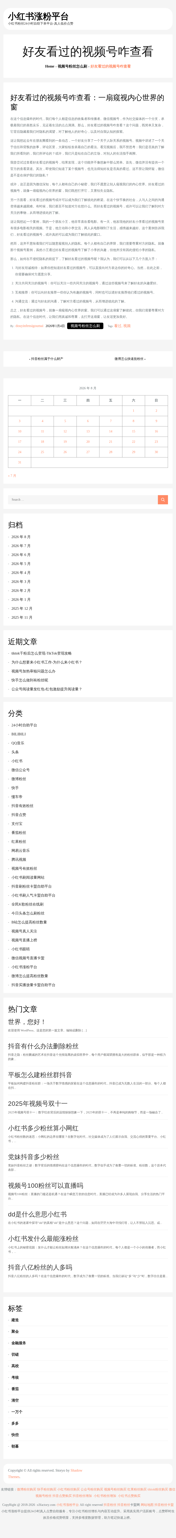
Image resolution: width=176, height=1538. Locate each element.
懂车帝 (16, 797)
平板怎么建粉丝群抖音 (40, 1074)
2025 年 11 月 (22, 617)
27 (88, 452)
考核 (15, 1377)
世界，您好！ (27, 1021)
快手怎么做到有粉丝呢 (29, 680)
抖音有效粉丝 (22, 806)
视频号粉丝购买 (115, 1489)
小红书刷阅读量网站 (27, 877)
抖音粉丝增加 (82, 1496)
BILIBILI (18, 734)
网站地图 (147, 1505)
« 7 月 (12, 475)
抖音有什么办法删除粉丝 (43, 1046)
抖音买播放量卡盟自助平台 (33, 985)
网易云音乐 (20, 850)
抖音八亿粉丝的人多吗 (40, 1267)
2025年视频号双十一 (38, 1103)
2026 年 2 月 (21, 591)
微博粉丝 (18, 779)
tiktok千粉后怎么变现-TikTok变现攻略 (41, 653)
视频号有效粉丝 (24, 868)
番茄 (15, 1389)
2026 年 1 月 (21, 599)
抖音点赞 (18, 815)
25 (42, 452)
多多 (15, 1423)
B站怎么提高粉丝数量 (29, 922)
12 (65, 431)
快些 (15, 1435)
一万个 (16, 1412)
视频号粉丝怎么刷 (85, 326)
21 (110, 441)
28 (110, 452)
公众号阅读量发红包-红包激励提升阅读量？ (46, 689)
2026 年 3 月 (21, 582)
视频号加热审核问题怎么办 (33, 671)
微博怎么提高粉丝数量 (29, 976)
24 (19, 452)
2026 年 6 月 (21, 555)
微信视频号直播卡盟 (27, 958)
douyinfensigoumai (29, 326)
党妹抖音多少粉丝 (33, 1156)
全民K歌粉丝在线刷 (27, 904)
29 (133, 452)
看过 (117, 326)
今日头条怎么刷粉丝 (27, 913)
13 (88, 431)
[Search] (163, 499)
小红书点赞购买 (129, 1496)
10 (19, 431)
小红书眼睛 (20, 949)
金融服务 (18, 1343)
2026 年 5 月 (21, 564)
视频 (127, 326)
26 (65, 452)
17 (19, 441)
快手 (15, 788)
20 (88, 441)
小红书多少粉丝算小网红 (43, 1128)
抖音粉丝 (110, 1505)
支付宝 (16, 824)
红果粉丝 (18, 842)
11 (42, 431)
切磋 (15, 1354)
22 (133, 441)
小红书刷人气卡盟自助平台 (33, 895)
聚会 (15, 1331)
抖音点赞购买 (62, 1496)
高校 (15, 1366)
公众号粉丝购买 (92, 1489)
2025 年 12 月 (22, 608)
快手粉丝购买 (46, 1489)
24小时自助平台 (24, 725)
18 (42, 441)
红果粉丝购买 (137, 1489)
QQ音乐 (17, 743)
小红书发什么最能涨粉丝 (43, 1238)
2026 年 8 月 (21, 537)
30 (156, 452)
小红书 (16, 761)
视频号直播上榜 (24, 940)
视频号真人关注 (24, 931)
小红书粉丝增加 (105, 1496)
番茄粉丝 (18, 833)
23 (156, 441)
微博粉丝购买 (26, 1489)
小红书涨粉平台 (38, 16)
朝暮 (15, 1446)
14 (110, 431)
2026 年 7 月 (21, 546)
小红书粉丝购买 (68, 1489)
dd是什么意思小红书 (37, 1214)
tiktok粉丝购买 (158, 1489)
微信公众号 (20, 770)
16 (156, 431)
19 (65, 441)
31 (19, 462)
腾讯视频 (18, 859)
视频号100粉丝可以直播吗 (45, 1185)
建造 (15, 1320)
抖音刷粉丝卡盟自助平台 (31, 886)
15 (133, 431)
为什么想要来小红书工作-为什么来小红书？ (46, 662)
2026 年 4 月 (21, 573)
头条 (15, 752)
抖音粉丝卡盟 (164, 1505)
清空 (15, 1400)
